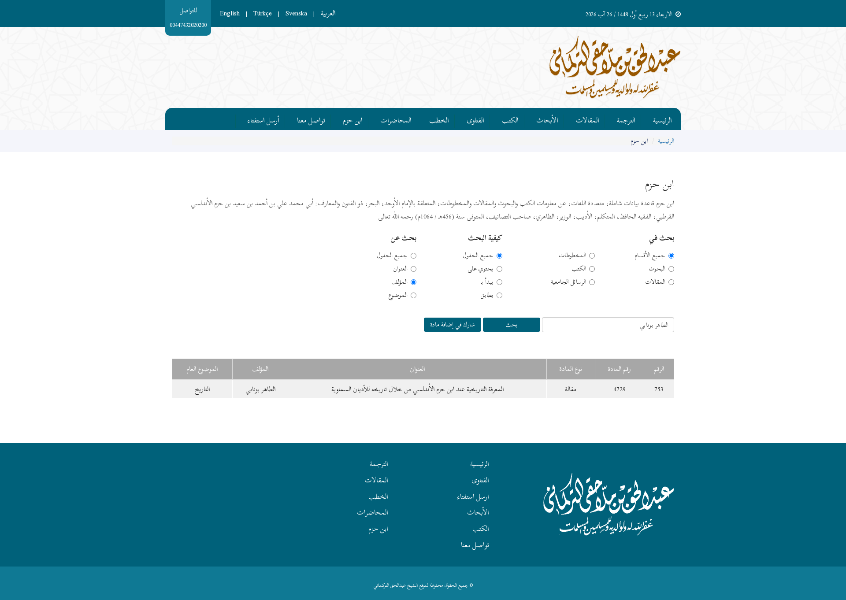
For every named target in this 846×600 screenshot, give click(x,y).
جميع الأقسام (649, 255)
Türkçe (262, 13)
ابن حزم (353, 119)
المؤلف (399, 282)
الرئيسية (662, 119)
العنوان (400, 268)
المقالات (587, 119)
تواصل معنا (311, 119)
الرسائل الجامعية (568, 282)
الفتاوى (475, 119)
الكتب (510, 119)
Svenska (296, 13)
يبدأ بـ (487, 282)
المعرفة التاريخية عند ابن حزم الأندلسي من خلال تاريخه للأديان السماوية (417, 389)
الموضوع (398, 295)
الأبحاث (547, 119)
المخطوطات (572, 255)
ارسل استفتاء (473, 496)
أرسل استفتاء (263, 119)
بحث (511, 324)
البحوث (657, 268)
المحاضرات (396, 119)
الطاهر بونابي (260, 389)
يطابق (487, 295)
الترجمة (626, 119)
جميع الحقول (478, 255)
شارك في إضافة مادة (452, 324)
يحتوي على (481, 268)
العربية (328, 13)
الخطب (439, 119)
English (230, 13)
